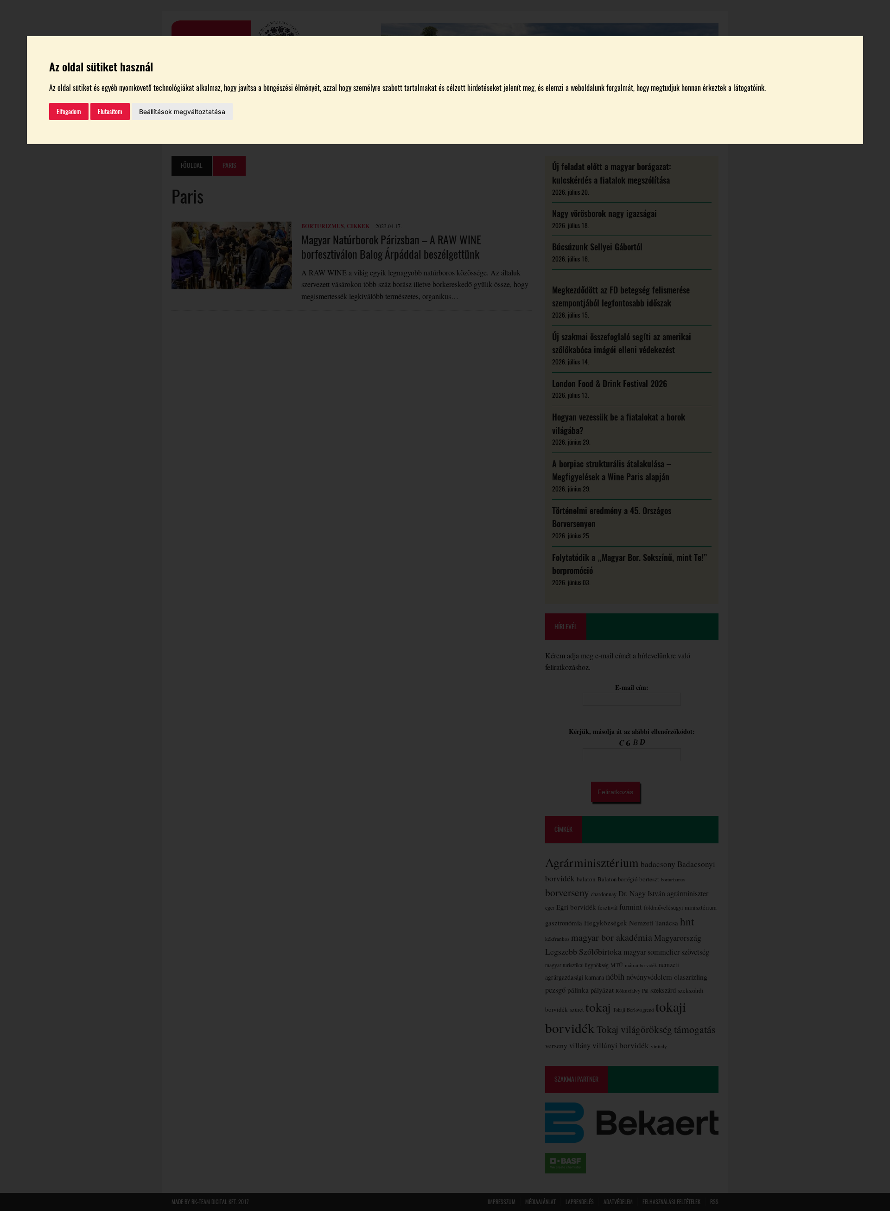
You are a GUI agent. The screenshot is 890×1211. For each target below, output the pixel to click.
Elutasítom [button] (110, 111)
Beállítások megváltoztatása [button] (182, 111)
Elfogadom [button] (69, 111)
